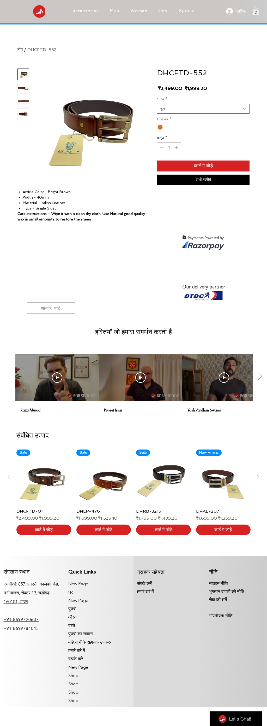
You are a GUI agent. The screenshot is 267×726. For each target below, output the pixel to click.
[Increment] (177, 147)
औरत (72, 617)
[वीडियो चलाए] (57, 377)
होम (20, 49)
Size (162, 99)
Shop (73, 675)
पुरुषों (72, 608)
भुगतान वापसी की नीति (226, 591)
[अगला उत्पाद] (258, 476)
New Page (78, 583)
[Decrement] (161, 147)
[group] (133, 492)
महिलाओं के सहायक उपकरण (90, 642)
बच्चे (71, 625)
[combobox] (203, 109)
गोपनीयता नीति (221, 615)
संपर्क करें (75, 658)
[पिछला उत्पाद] (9, 476)
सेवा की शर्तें (218, 599)
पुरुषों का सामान (80, 633)
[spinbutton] (169, 147)
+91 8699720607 (21, 619)
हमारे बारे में (76, 650)
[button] (86, 11)
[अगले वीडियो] (260, 376)
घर (70, 592)
